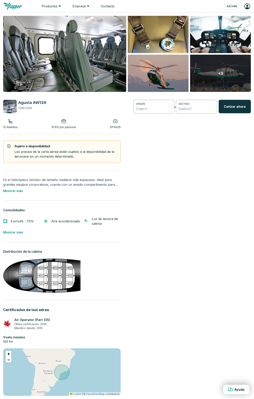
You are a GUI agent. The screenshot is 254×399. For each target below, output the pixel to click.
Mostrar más (13, 191)
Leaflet (76, 393)
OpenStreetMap (95, 393)
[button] (9, 354)
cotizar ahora (235, 107)
